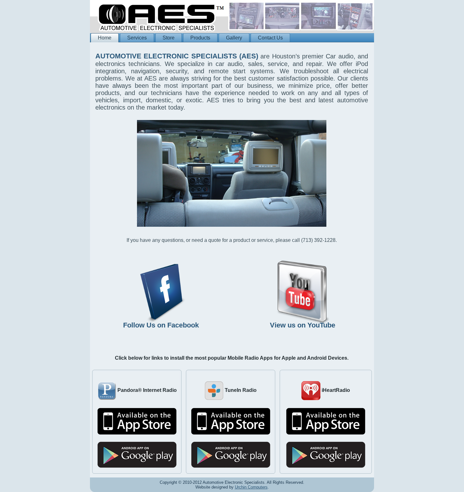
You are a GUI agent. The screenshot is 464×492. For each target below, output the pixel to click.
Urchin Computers (251, 487)
